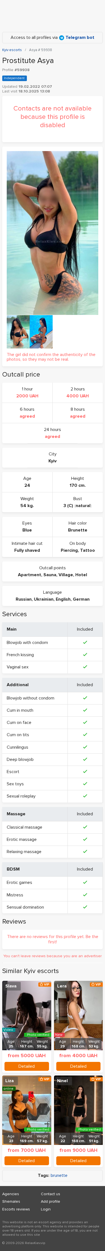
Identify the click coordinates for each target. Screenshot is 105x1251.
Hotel (81, 575)
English (63, 599)
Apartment (29, 575)
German (81, 599)
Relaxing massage (24, 851)
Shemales (11, 1201)
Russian (24, 599)
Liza (9, 1081)
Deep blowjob (20, 759)
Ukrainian (43, 599)
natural (83, 505)
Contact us (50, 1194)
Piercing (69, 550)
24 (27, 485)
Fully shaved (27, 550)
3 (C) (68, 505)
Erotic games (19, 882)
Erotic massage (22, 839)
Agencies (10, 1194)
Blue (27, 530)
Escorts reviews (16, 1209)
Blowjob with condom (27, 642)
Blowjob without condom (30, 698)
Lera (62, 986)
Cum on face (19, 722)
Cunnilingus (17, 747)
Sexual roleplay (21, 796)
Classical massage (24, 827)
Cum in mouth (20, 710)
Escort (13, 771)
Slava (11, 986)
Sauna (49, 575)
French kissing (20, 655)
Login (46, 1209)
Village (66, 575)
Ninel (62, 1081)
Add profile (50, 1201)
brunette (59, 1175)
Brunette (77, 530)
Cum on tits (18, 735)
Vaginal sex (18, 667)
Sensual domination (25, 907)
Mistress (15, 895)
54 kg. (27, 505)
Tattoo (87, 550)
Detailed (26, 1066)
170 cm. (78, 485)
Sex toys (15, 784)
